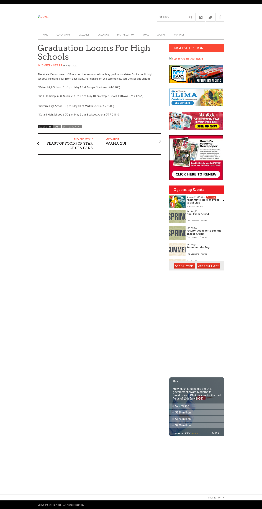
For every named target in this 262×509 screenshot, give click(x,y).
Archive (161, 34)
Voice (146, 34)
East (57, 127)
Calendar (103, 34)
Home (45, 34)
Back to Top (214, 497)
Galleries (84, 34)
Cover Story (63, 34)
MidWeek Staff (50, 65)
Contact (179, 34)
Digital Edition (125, 34)
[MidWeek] (84, 17)
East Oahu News (72, 127)
